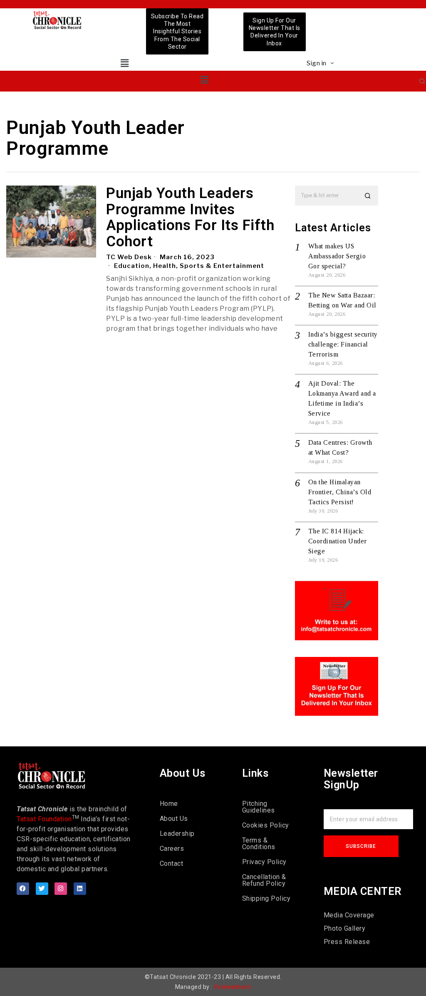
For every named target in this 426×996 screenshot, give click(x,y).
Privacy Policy (264, 862)
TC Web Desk (129, 257)
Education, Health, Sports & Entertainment (189, 266)
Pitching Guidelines (258, 807)
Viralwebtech (232, 987)
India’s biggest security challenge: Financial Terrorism (343, 344)
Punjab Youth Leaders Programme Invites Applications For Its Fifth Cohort (190, 218)
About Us (174, 819)
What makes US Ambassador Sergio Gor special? (337, 256)
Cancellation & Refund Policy (264, 880)
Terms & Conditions (258, 843)
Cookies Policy (265, 825)
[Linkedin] (80, 888)
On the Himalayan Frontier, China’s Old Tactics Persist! (340, 491)
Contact (171, 863)
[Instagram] (60, 888)
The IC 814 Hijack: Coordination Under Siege (337, 541)
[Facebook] (23, 888)
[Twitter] (42, 888)
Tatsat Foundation (44, 819)
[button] (124, 63)
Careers (172, 848)
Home (169, 804)
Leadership (177, 833)
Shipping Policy (266, 898)
